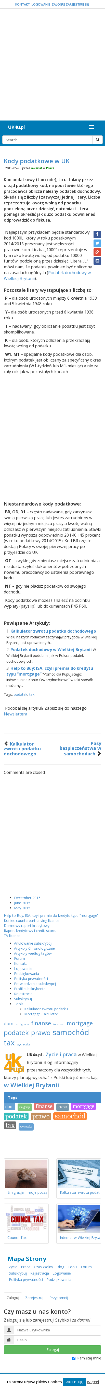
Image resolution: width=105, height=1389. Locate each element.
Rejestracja (23, 993)
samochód (71, 1032)
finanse (41, 1023)
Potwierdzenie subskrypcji (35, 983)
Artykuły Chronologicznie (34, 948)
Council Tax (17, 1237)
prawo (40, 1032)
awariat (36, 168)
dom (9, 1023)
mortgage (80, 1023)
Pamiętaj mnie (89, 1358)
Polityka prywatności (31, 978)
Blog (60, 1266)
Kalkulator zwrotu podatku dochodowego (53, 631)
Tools (18, 1003)
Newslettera (15, 714)
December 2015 (27, 897)
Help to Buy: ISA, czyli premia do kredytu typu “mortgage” (51, 915)
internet (58, 1024)
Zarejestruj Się (77, 4)
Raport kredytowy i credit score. (30, 930)
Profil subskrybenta (30, 988)
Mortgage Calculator (41, 1014)
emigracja (22, 1024)
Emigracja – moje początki (29, 1192)
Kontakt (22, 4)
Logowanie (41, 4)
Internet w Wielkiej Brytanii (82, 1237)
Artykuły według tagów (33, 953)
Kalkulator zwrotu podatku (46, 1009)
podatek (20, 694)
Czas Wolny (43, 1266)
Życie (13, 1266)
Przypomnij (58, 1297)
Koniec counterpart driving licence (31, 920)
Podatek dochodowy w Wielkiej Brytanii (51, 649)
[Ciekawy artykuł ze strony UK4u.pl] (97, 261)
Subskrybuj (23, 998)
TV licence (12, 935)
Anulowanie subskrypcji (33, 943)
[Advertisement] (52, 66)
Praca (50, 168)
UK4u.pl (16, 127)
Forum (19, 958)
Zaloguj (58, 4)
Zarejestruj (34, 1297)
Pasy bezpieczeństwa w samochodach (80, 748)
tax (31, 694)
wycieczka (23, 1044)
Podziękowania (26, 973)
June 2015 (22, 902)
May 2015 (22, 907)
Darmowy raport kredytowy (26, 925)
